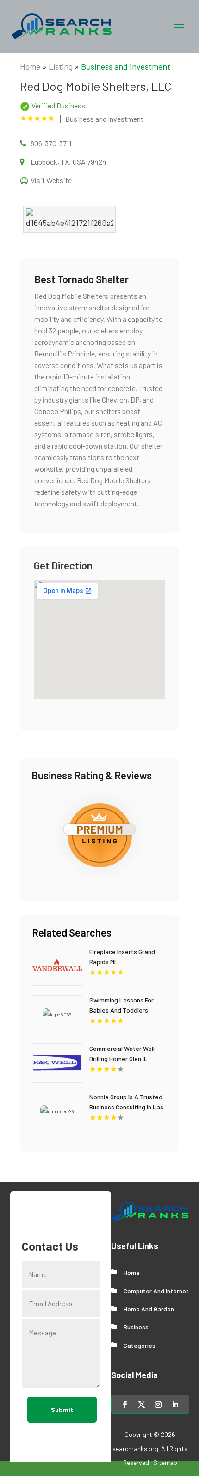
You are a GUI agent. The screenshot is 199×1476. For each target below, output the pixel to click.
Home (30, 66)
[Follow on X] (141, 1404)
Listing (61, 66)
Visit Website (51, 180)
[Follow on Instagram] (158, 1404)
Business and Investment (125, 66)
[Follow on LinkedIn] (174, 1404)
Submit (62, 1409)
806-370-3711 (51, 143)
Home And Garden (149, 1309)
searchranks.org (135, 1448)
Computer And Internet (156, 1291)
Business (136, 1327)
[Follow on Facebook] (124, 1404)
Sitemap (165, 1462)
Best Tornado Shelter (81, 279)
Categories (139, 1345)
